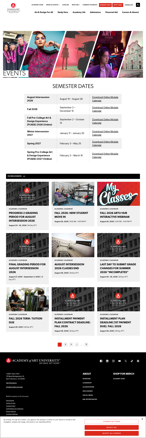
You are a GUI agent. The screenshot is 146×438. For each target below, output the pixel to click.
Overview (87, 379)
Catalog (65, 5)
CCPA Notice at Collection (14, 409)
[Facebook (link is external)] (101, 361)
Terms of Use (10, 403)
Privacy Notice (11, 411)
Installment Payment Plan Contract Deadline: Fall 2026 (73, 322)
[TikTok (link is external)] (132, 361)
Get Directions (11, 383)
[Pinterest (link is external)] (138, 361)
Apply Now (117, 5)
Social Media (88, 395)
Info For (75, 5)
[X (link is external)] (126, 361)
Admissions (95, 12)
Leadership (87, 383)
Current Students (90, 5)
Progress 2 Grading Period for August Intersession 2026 (23, 217)
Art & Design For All (44, 12)
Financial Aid (111, 12)
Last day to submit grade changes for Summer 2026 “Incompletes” (118, 268)
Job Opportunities (90, 399)
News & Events (52, 5)
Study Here (63, 12)
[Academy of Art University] (13, 8)
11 (86, 344)
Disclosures (10, 400)
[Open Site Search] (138, 5)
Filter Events (15, 176)
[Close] (142, 418)
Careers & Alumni (130, 12)
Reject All (112, 427)
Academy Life (79, 12)
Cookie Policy (10, 406)
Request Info (105, 5)
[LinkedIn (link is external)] (107, 361)
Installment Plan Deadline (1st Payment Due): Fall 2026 (115, 322)
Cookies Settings (12, 414)
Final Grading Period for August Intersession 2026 (27, 268)
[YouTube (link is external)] (119, 361)
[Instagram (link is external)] (113, 361)
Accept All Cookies (111, 433)
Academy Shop (37, 5)
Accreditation (88, 387)
